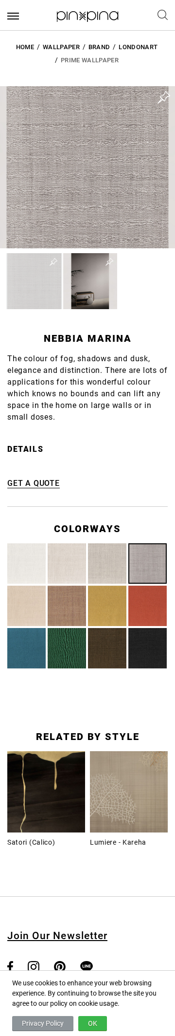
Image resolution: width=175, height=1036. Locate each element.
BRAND (99, 47)
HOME (25, 47)
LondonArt (138, 47)
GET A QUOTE (33, 483)
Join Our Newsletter (57, 936)
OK (92, 1023)
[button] (34, 281)
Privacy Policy (43, 1023)
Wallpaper (61, 47)
